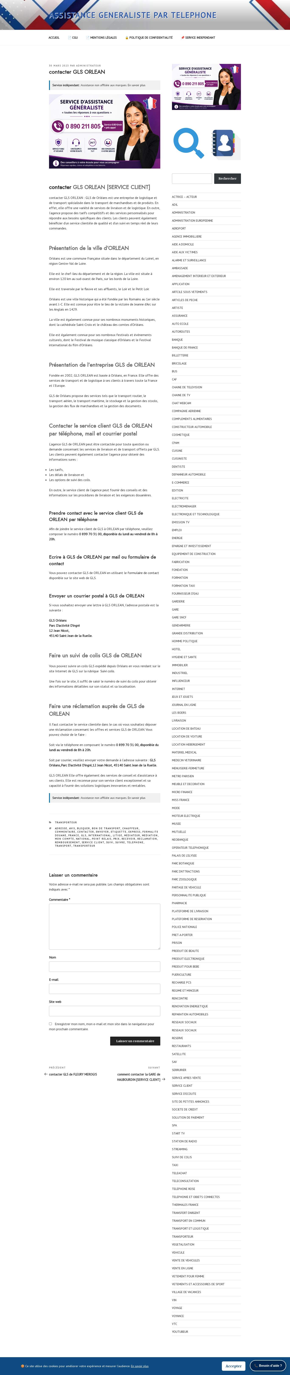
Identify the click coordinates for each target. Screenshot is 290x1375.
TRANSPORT (63, 845)
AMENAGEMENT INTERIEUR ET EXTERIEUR (199, 276)
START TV (178, 1133)
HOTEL (176, 649)
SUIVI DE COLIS (182, 1157)
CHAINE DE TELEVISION (187, 387)
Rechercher (227, 178)
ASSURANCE (179, 316)
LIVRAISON (179, 720)
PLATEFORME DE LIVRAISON (190, 911)
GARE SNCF (179, 617)
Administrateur (88, 65)
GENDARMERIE (181, 625)
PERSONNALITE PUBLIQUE (189, 895)
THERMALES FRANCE (185, 1205)
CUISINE (177, 451)
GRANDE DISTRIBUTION (187, 633)
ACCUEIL (54, 37)
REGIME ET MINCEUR (185, 990)
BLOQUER (83, 828)
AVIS (72, 828)
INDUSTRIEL (180, 673)
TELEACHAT (179, 1173)
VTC (174, 1324)
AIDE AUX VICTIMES (185, 252)
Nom (52, 957)
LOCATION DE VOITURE (187, 736)
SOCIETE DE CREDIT (185, 1109)
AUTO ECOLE (180, 324)
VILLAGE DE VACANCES (186, 1292)
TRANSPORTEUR (66, 822)
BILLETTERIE (180, 355)
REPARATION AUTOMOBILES (190, 1014)
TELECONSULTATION (185, 1181)
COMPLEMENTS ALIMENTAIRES (192, 419)
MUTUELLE (179, 832)
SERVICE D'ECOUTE (184, 1094)
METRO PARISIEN (183, 776)
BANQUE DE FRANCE (185, 347)
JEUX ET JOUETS (182, 697)
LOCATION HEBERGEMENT (188, 744)
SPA (174, 1125)
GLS (84, 835)
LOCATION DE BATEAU (186, 728)
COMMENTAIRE (65, 831)
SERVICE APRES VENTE (186, 1078)
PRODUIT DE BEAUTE (185, 951)
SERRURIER (179, 1070)
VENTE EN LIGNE (182, 1268)
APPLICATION (180, 284)
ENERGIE (177, 538)
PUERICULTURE (181, 975)
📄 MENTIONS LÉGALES (101, 37)
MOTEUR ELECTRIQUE (186, 816)
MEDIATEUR (132, 835)
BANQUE (177, 340)
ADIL (175, 205)
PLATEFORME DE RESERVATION (192, 919)
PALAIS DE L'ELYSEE (184, 855)
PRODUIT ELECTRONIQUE (188, 959)
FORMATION (180, 578)
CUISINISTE (179, 458)
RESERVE (177, 1038)
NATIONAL (83, 838)
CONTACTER (85, 831)
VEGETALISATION (183, 1244)
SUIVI (110, 842)
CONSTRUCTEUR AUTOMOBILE (192, 427)
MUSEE (176, 824)
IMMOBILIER (180, 665)
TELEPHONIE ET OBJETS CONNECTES (196, 1197)
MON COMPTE (64, 838)
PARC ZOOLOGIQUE (184, 879)
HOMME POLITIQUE (184, 641)
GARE (175, 609)
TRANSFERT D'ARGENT (186, 1213)
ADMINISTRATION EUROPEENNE (192, 220)
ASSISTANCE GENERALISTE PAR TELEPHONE (133, 15)
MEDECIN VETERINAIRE (186, 760)
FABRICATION (180, 562)
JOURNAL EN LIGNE (184, 705)
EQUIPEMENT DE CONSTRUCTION (193, 554)
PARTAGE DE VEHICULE (186, 887)
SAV (174, 1062)
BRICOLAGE (179, 363)
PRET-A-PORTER (182, 935)
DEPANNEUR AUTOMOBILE (189, 474)
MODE (176, 808)
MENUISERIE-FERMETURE (188, 768)
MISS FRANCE (180, 800)
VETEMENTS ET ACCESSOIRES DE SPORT (198, 1284)
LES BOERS (179, 713)
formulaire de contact (143, 573)
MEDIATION (150, 835)
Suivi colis (107, 671)
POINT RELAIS (102, 838)
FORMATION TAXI (183, 586)
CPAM (175, 443)
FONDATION (180, 570)
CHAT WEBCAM (181, 403)
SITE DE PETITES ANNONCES (190, 1101)
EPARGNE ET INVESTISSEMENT (191, 546)
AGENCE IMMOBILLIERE (187, 236)
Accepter (234, 1366)
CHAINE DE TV (181, 395)
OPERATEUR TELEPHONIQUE (190, 848)
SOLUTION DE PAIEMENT (188, 1117)
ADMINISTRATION (183, 212)
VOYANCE (178, 1316)
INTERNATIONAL (99, 835)
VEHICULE (178, 1252)
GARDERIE (178, 601)
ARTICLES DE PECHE (185, 300)
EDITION (177, 490)
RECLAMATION (147, 838)
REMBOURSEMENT (67, 842)
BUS (174, 371)
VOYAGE (177, 1308)
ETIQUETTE (119, 831)
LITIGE (117, 835)
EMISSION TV (180, 522)
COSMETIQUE (181, 435)
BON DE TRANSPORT (106, 828)
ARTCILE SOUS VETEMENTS (189, 292)
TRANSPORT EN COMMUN (188, 1221)
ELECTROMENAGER (184, 506)
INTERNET (178, 689)
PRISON (177, 943)
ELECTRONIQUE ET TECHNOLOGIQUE (196, 514)
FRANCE (73, 835)
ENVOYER (102, 831)
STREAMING (179, 1149)
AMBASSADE (180, 268)
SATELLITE (179, 1054)
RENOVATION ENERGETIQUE (190, 1006)
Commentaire (59, 899)
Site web (55, 1001)
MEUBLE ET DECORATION (188, 784)
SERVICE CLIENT (93, 842)
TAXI (175, 1165)
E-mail (53, 979)
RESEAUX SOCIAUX (184, 1022)
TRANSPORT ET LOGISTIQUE (190, 1228)
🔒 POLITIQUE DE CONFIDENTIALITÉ (149, 37)
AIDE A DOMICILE (183, 244)
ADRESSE (61, 828)
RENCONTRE (180, 998)
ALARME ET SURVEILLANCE (189, 260)
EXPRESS (134, 831)
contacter (60, 187)
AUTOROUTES (181, 332)
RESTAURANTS (181, 1046)
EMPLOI (177, 530)
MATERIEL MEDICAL (184, 752)
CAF (174, 379)
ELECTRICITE (180, 498)
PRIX (116, 838)
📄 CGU (73, 37)
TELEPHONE (135, 842)
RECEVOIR (129, 838)
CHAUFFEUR (130, 828)
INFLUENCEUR (181, 681)
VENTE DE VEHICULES (186, 1260)
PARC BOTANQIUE (183, 863)
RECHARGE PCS (181, 982)
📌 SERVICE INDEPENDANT (198, 37)
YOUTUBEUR (180, 1332)
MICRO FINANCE (182, 792)
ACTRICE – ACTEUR (184, 197)
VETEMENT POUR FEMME (188, 1276)
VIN (174, 1300)
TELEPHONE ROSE (183, 1189)
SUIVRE (120, 842)
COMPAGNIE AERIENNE (186, 411)
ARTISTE (177, 308)
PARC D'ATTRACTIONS (186, 871)
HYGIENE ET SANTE (184, 657)
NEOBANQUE (180, 840)
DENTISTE (178, 467)
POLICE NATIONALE (184, 927)
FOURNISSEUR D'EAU (185, 593)
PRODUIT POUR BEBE (185, 966)
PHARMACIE (179, 903)
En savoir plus (136, 85)
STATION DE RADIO (184, 1141)
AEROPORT (179, 228)
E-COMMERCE (180, 482)
